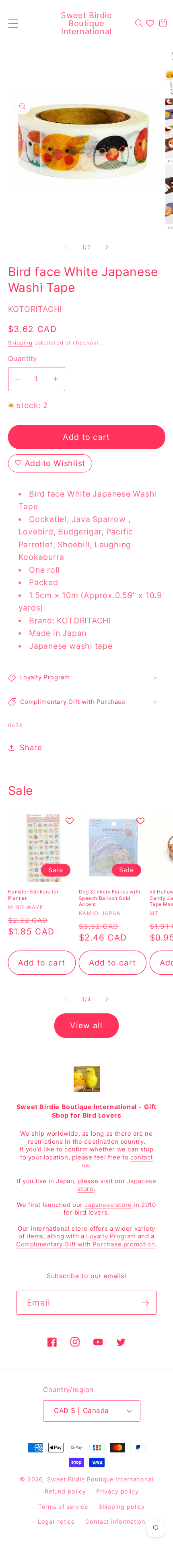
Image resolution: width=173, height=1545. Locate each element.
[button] (13, 23)
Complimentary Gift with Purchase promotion (85, 1244)
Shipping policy (122, 1506)
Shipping (20, 342)
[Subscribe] (145, 1303)
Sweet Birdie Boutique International (100, 1479)
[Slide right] (107, 247)
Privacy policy (117, 1491)
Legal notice (56, 1521)
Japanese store (108, 1205)
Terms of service (63, 1506)
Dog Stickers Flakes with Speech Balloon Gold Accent (109, 898)
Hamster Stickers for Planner (33, 895)
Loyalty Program (112, 1236)
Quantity (22, 359)
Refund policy (65, 1491)
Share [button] (31, 747)
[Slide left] (66, 247)
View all (86, 1025)
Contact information (115, 1521)
